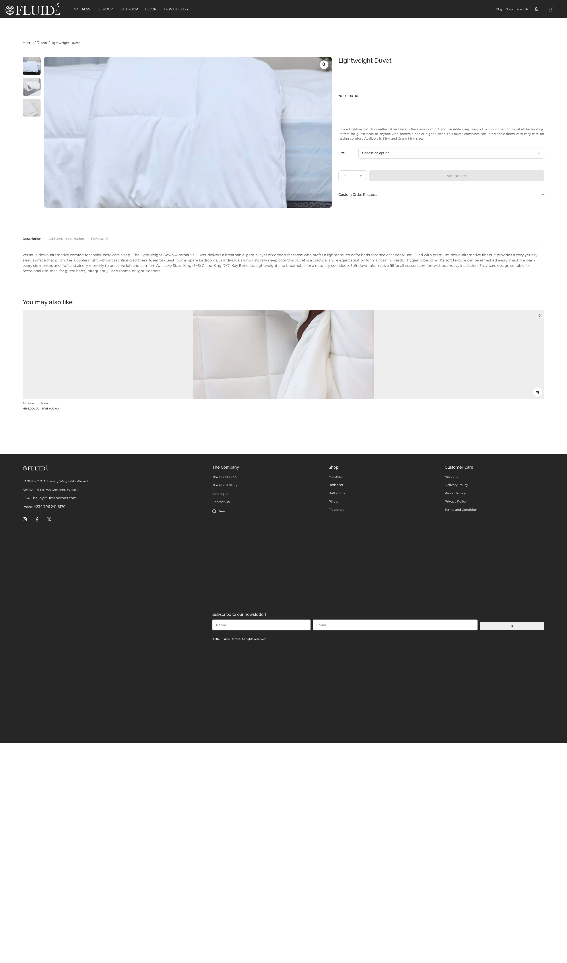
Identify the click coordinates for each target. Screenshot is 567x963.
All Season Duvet (36, 403)
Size (341, 153)
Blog (499, 9)
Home (28, 43)
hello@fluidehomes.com (55, 498)
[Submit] (512, 626)
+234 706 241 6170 (50, 507)
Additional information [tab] (66, 239)
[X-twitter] (49, 519)
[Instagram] (25, 519)
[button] (324, 64)
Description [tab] (32, 239)
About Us (522, 9)
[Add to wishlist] (539, 315)
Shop (509, 9)
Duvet (42, 43)
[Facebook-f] (37, 519)
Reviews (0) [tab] (100, 239)
